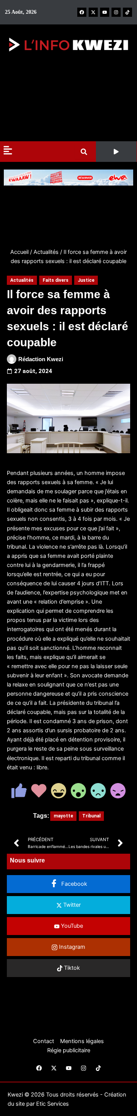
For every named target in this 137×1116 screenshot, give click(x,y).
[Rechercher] (85, 152)
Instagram (71, 946)
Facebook (73, 883)
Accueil (19, 252)
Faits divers (55, 280)
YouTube (71, 925)
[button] (116, 151)
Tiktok (71, 967)
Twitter (71, 904)
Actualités (46, 252)
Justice (86, 280)
